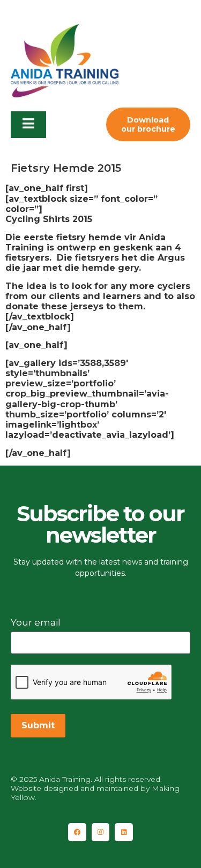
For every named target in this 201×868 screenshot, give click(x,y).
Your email (36, 622)
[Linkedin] (124, 832)
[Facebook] (77, 832)
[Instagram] (101, 832)
